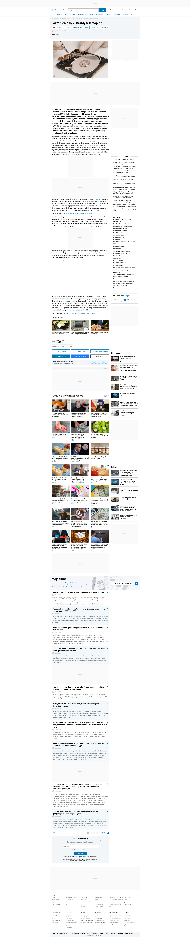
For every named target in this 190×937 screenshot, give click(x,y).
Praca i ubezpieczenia (73, 584)
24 (115, 299)
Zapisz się (80, 853)
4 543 (103, 832)
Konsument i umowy (85, 901)
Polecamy (114, 467)
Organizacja (54, 915)
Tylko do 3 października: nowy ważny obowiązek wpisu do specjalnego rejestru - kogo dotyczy (124, 201)
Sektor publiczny (82, 14)
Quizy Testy (116, 287)
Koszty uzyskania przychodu (120, 276)
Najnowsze (125, 159)
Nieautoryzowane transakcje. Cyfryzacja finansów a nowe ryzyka (123, 163)
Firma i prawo (116, 353)
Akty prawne (84, 912)
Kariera (101, 933)
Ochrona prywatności (63, 933)
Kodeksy (83, 924)
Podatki (88, 584)
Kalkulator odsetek (99, 920)
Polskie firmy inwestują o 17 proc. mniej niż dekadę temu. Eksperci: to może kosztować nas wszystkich (124, 205)
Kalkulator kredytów (118, 235)
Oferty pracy (127, 925)
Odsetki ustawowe (113, 922)
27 (124, 299)
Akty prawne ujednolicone (87, 922)
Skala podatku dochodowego (116, 924)
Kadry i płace (55, 922)
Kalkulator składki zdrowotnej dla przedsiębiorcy (122, 220)
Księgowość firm (56, 895)
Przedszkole (69, 915)
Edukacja (125, 14)
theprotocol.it (127, 924)
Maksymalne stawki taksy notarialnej (123, 283)
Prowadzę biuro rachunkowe (116, 899)
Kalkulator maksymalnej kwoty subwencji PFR (124, 243)
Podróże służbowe (113, 920)
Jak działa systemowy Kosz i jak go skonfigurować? (80, 313)
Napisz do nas (81, 351)
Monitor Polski (84, 916)
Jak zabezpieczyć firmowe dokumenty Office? (78, 213)
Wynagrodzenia (69, 899)
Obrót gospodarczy (56, 901)
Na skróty (126, 912)
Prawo (91, 14)
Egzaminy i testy (70, 920)
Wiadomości (127, 897)
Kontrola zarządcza (118, 260)
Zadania (53, 918)
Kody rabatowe (127, 918)
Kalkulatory (119, 217)
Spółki (71, 582)
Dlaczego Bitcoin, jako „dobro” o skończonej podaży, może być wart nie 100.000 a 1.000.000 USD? (124, 167)
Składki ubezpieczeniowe (115, 918)
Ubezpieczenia (69, 901)
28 (128, 299)
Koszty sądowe (117, 258)
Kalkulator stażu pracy (100, 922)
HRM (67, 906)
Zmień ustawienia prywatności (80, 933)
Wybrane (132, 159)
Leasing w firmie (91, 582)
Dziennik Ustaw (84, 915)
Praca (82, 904)
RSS (107, 933)
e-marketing (55, 346)
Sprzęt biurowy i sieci (81, 18)
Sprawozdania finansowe (115, 904)
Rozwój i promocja (56, 920)
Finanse (83, 582)
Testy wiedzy (69, 927)
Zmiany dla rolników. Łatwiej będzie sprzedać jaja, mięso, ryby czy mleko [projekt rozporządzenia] (124, 175)
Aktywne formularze (123, 251)
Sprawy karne (84, 899)
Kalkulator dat (117, 248)
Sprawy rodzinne (84, 897)
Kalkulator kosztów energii (120, 232)
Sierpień (127, 296)
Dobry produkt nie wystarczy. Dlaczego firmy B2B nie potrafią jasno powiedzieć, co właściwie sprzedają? (124, 192)
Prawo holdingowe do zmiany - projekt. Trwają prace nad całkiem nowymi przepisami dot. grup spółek (123, 180)
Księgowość (59, 14)
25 (118, 299)
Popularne (117, 159)
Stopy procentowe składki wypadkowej (123, 274)
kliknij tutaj (88, 860)
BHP (67, 904)
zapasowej (65, 303)
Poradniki (61, 586)
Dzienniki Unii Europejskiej (87, 920)
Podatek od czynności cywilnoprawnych (123, 281)
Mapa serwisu (129, 933)
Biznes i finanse (98, 897)
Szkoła (67, 916)
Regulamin (94, 933)
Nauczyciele (69, 918)
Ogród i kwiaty (127, 904)
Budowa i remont (128, 902)
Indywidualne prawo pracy (72, 897)
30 (134, 299)
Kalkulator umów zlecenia (120, 228)
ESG (81, 586)
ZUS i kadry (54, 902)
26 (121, 299)
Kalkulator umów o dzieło (120, 230)
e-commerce (69, 346)
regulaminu (80, 849)
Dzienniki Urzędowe (85, 918)
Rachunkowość (55, 899)
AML (110, 906)
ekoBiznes (54, 586)
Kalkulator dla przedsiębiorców (121, 224)
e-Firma (72, 18)
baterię (98, 199)
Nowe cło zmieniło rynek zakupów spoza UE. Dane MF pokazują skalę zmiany (123, 171)
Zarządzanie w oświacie (71, 922)
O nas (53, 933)
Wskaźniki (119, 266)
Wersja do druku (62, 351)
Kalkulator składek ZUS (119, 237)
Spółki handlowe (117, 256)
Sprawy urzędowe (85, 902)
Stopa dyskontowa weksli (120, 285)
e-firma (62, 346)
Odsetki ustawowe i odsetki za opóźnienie (124, 267)
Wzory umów (127, 920)
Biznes (73, 14)
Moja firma (62, 18)
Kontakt (113, 933)
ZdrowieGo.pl (127, 915)
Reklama (120, 933)
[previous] (88, 833)
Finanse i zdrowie (99, 906)
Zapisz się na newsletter (101, 351)
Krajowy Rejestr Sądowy (119, 262)
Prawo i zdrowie (84, 908)
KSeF (132, 14)
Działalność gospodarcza (120, 253)
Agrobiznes (95, 584)
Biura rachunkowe (114, 895)
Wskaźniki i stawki (114, 912)
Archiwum (126, 916)
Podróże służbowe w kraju (120, 279)
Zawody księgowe (56, 904)
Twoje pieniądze (100, 14)
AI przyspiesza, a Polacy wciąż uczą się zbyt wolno (124, 209)
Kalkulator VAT (117, 239)
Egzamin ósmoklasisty (71, 925)
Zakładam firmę (64, 582)
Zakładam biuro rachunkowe (116, 897)
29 (131, 299)
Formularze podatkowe (129, 922)
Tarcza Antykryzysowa (72, 586)
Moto (108, 14)
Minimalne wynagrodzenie (115, 916)
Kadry (66, 14)
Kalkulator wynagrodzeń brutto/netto (122, 226)
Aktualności (55, 582)
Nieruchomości (117, 14)
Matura (67, 924)
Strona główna (55, 18)
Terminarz (119, 296)
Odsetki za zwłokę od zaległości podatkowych (121, 271)
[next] (108, 833)
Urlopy (67, 902)
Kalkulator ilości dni (118, 246)
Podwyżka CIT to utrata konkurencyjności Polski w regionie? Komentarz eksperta (124, 184)
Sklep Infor (83, 906)
